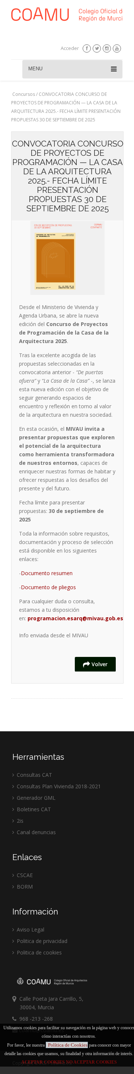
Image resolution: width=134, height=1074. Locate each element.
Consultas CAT (33, 774)
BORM (24, 886)
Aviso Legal (29, 929)
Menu (35, 68)
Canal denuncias (35, 832)
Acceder (70, 48)
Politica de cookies (38, 952)
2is (19, 820)
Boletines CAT (33, 809)
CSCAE (24, 875)
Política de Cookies (67, 1045)
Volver (99, 664)
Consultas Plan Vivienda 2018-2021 (58, 786)
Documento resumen (47, 573)
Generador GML (35, 797)
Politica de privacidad (41, 940)
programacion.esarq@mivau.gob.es (75, 618)
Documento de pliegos (48, 587)
